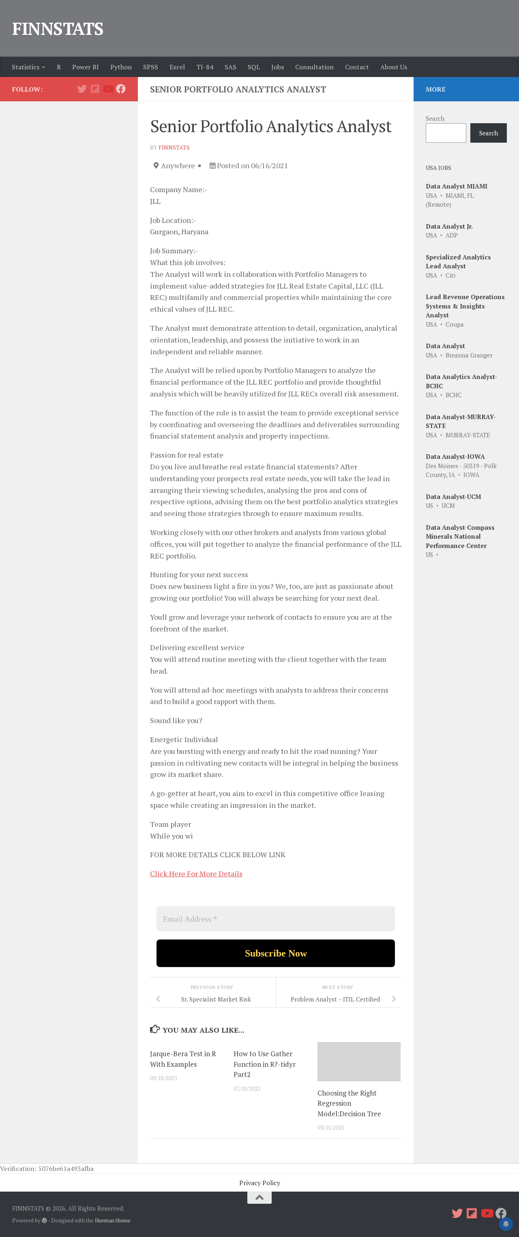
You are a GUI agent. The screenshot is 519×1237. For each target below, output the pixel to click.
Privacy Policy (259, 1182)
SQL (254, 66)
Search (435, 118)
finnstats (174, 147)
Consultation (314, 66)
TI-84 (204, 66)
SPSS (150, 66)
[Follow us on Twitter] (82, 89)
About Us (393, 66)
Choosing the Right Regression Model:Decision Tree (349, 1103)
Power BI (85, 66)
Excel (177, 66)
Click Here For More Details (196, 873)
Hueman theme (113, 1220)
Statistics (25, 66)
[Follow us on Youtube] (108, 89)
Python (121, 66)
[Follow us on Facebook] (121, 89)
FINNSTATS (58, 28)
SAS (230, 66)
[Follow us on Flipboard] (95, 89)
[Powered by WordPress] (44, 1220)
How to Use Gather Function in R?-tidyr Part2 (265, 1064)
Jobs (277, 66)
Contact (357, 66)
